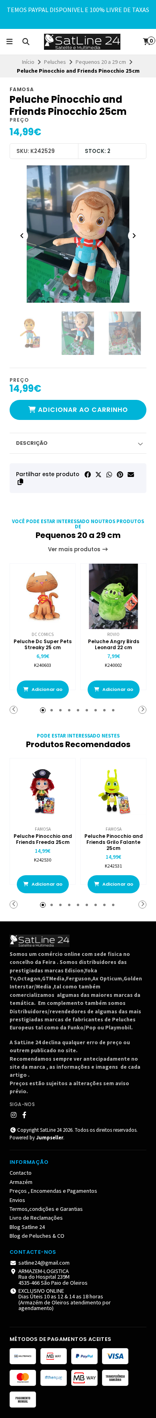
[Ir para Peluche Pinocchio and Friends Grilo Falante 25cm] (113, 791)
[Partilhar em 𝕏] (98, 474)
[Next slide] (134, 236)
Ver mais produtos (75, 549)
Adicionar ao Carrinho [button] (46, 692)
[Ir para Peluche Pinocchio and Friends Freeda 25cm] (42, 791)
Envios (17, 1200)
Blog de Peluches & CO (37, 1236)
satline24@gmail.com (44, 1262)
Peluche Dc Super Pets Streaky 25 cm (43, 644)
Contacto (21, 1173)
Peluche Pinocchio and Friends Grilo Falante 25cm (113, 842)
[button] (20, 482)
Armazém (21, 1182)
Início (28, 61)
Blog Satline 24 (27, 1227)
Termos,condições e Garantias (46, 1209)
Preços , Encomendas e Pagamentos (53, 1191)
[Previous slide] (22, 236)
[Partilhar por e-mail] (131, 474)
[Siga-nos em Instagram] (14, 1115)
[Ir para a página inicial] (82, 42)
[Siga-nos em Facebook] (24, 1115)
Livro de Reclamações (36, 1217)
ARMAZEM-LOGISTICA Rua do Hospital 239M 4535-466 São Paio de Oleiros (53, 1277)
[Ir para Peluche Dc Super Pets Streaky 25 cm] (42, 596)
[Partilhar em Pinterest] (120, 474)
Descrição (32, 443)
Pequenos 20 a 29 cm (101, 61)
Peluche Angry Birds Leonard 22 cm (113, 644)
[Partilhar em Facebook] (88, 474)
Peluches (55, 61)
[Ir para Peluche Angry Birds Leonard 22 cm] (113, 596)
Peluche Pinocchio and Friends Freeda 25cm (43, 839)
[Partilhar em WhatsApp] (109, 474)
